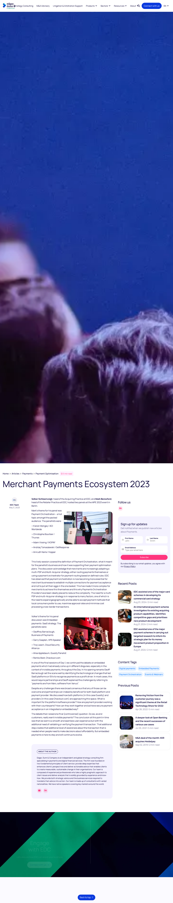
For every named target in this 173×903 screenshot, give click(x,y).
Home (6, 473)
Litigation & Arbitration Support (68, 5)
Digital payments (127, 668)
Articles (15, 473)
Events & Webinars (154, 674)
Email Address (130, 547)
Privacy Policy (130, 566)
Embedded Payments (149, 668)
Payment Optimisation (47, 473)
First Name (129, 538)
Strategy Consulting (23, 5)
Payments (27, 473)
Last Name (154, 538)
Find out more (136, 852)
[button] (91, 5)
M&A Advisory (43, 5)
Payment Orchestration (130, 674)
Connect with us (151, 5)
